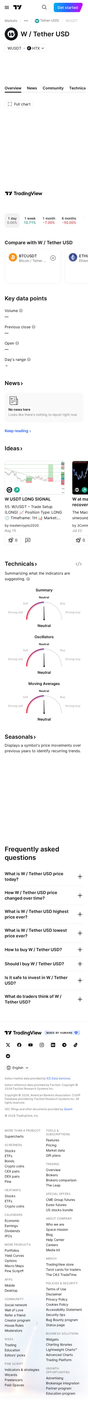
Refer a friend (15, 1315)
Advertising (54, 1378)
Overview (53, 1170)
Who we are (55, 1224)
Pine (8, 1181)
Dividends (12, 1231)
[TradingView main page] (17, 7)
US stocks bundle (59, 1210)
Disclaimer (54, 1294)
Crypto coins (14, 1166)
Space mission (57, 1229)
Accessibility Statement (64, 1310)
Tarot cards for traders (63, 1269)
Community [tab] (53, 88)
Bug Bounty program (62, 1320)
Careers (52, 1245)
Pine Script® (14, 1271)
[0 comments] (27, 540)
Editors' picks (15, 1355)
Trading (10, 1345)
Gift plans (53, 1155)
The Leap (53, 1185)
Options (11, 1261)
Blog (49, 1235)
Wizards (11, 1375)
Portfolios (12, 1250)
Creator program (17, 1320)
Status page (55, 1325)
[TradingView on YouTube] (30, 1045)
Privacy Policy (57, 1299)
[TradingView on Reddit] (8, 1056)
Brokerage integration (62, 1383)
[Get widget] (78, 564)
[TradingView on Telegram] (64, 1045)
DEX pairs (12, 1176)
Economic (12, 1221)
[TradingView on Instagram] (41, 1045)
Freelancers (14, 1380)
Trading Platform (59, 1360)
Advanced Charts (59, 1355)
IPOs (8, 1236)
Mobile (10, 1285)
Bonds (9, 1161)
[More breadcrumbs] (26, 21)
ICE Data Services (58, 1078)
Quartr (68, 1109)
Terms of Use (56, 1289)
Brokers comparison (61, 1180)
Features (52, 1140)
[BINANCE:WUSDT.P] (9, 490)
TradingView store (60, 1264)
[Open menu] (6, 7)
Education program (60, 1393)
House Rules (14, 1325)
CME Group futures (60, 1200)
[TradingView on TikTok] (75, 1045)
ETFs (8, 1156)
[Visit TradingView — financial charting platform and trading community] (24, 193)
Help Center (55, 1240)
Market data (55, 1150)
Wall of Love (14, 1310)
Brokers (52, 1175)
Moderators (13, 1330)
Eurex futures (56, 1205)
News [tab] (32, 88)
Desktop (11, 1290)
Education (12, 1350)
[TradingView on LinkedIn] (53, 1045)
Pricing (51, 1145)
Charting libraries (59, 1344)
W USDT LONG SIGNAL (28, 499)
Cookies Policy (57, 1304)
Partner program (58, 1388)
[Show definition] (21, 310)
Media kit (53, 1250)
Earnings (11, 1226)
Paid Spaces (14, 1385)
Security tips (55, 1315)
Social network (16, 1305)
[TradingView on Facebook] (19, 1045)
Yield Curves (14, 1255)
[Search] (44, 7)
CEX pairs (12, 1171)
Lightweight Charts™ (61, 1350)
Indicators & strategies (22, 1370)
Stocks (10, 1151)
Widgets (52, 1339)
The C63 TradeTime (61, 1275)
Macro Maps (14, 1266)
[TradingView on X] (8, 1045)
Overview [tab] (13, 88)
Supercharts (14, 1136)
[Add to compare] (53, 258)
